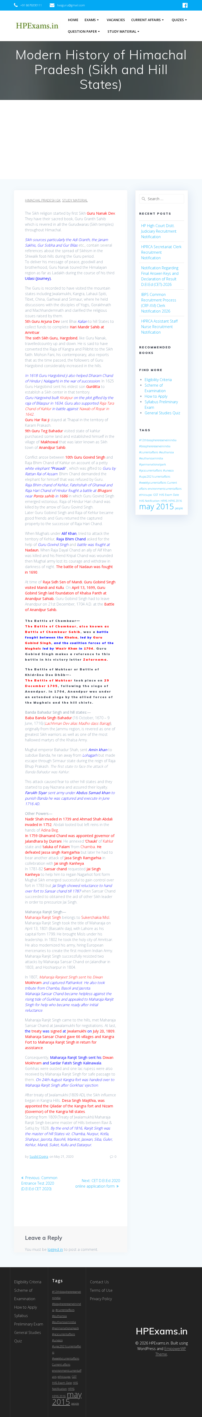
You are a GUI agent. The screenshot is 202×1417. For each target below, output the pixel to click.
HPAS (164, 501)
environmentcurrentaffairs (164, 489)
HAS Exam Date (169, 495)
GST (155, 495)
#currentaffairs (148, 452)
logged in (55, 1249)
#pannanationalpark (152, 464)
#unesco (168, 470)
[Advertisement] (101, 139)
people (179, 508)
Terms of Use (101, 1290)
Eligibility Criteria (158, 379)
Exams (90, 20)
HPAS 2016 (175, 501)
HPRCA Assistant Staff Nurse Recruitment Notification (159, 327)
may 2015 (156, 506)
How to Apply (156, 396)
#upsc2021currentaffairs (154, 476)
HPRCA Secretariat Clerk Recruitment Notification (161, 252)
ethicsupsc (145, 495)
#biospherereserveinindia (154, 446)
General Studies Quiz (162, 412)
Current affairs (61, 1364)
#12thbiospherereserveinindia (157, 440)
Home (73, 20)
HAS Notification (149, 501)
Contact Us (99, 1281)
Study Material (122, 31)
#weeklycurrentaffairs (152, 482)
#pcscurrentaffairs (150, 470)
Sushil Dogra (38, 1156)
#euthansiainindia (151, 458)
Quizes (178, 20)
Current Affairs (146, 20)
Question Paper (82, 31)
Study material (75, 200)
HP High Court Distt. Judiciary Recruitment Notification (158, 231)
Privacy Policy (101, 1298)
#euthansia (166, 452)
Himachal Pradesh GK (42, 200)
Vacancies (116, 20)
